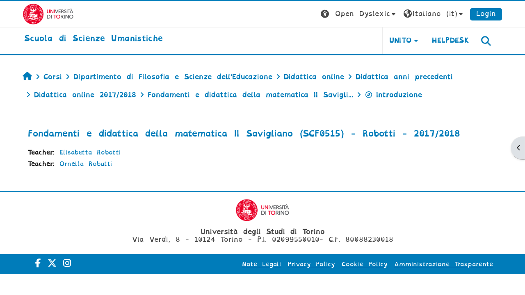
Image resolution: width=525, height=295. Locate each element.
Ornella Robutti (85, 164)
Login (486, 14)
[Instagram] (67, 263)
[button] (359, 14)
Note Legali (261, 264)
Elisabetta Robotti (90, 152)
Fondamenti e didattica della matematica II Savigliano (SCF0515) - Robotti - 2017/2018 (244, 133)
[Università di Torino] (48, 14)
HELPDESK (450, 40)
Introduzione (399, 95)
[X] (52, 263)
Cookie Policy (365, 264)
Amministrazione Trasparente (443, 264)
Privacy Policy (311, 264)
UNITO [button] (400, 40)
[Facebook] (38, 263)
